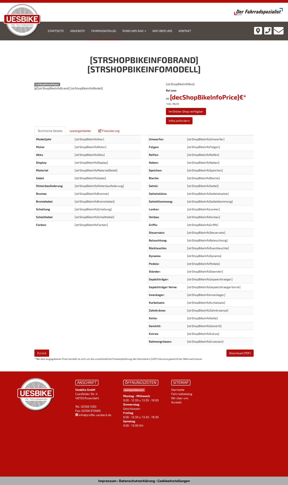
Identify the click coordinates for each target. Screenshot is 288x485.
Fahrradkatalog (103, 31)
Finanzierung (110, 131)
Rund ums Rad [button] (133, 31)
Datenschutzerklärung (137, 481)
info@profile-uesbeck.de (95, 415)
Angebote (77, 31)
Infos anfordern (179, 120)
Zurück (41, 353)
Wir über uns (162, 31)
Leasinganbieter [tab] (80, 131)
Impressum (107, 481)
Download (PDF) (240, 353)
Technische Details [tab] (50, 131)
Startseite (56, 31)
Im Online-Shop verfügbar (186, 111)
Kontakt (185, 31)
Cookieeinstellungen (173, 481)
